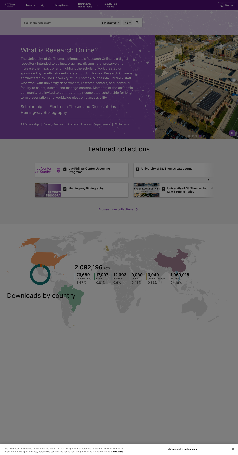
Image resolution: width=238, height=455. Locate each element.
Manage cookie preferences (182, 449)
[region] (119, 449)
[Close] (232, 449)
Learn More (117, 451)
